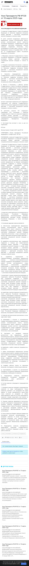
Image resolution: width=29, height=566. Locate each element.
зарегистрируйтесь (14, 451)
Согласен (24, 563)
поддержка (22, 433)
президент (8, 433)
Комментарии (5, 441)
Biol (21, 437)
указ (3, 433)
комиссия (16, 433)
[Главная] (1, 9)
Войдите (5, 451)
